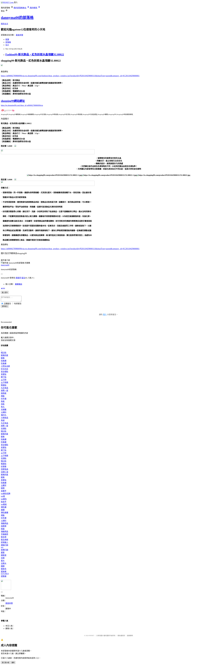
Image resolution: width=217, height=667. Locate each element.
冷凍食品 (4, 418)
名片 (7, 45)
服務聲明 (130, 635)
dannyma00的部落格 (17, 17)
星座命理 (19, 35)
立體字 (3, 485)
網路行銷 (4, 545)
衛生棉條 (4, 540)
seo (2, 547)
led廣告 (4, 499)
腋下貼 (3, 377)
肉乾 (3, 404)
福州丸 (3, 415)
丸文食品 (4, 388)
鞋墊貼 (3, 385)
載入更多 (5, 292)
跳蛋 (3, 529)
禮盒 (3, 396)
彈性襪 (3, 507)
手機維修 (4, 534)
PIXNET (91, 635)
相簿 (7, 39)
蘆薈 (3, 552)
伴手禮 (3, 399)
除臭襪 (3, 361)
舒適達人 (4, 542)
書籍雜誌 (18, 284)
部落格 (8, 42)
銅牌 (3, 488)
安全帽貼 (4, 372)
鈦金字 (3, 502)
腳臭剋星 (4, 355)
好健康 (3, 466)
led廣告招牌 (5, 494)
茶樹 (3, 558)
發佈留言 (5, 306)
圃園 (3, 566)
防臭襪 (3, 363)
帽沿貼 (3, 353)
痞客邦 (18, 278)
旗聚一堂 (4, 391)
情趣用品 (4, 523)
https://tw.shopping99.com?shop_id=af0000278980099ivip (22, 105)
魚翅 (3, 420)
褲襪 (3, 510)
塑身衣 (3, 569)
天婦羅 (3, 409)
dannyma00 (5, 265)
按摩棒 (3, 526)
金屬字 (3, 491)
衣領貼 (3, 428)
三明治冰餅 (5, 366)
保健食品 (4, 469)
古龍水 (3, 563)
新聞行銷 (4, 550)
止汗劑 (3, 380)
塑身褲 (3, 571)
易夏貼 (3, 374)
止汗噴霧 (4, 382)
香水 (3, 561)
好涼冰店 (4, 369)
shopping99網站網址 (13, 100)
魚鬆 (3, 401)
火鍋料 (3, 412)
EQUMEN (5, 574)
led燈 (3, 496)
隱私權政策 (121, 635)
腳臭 (3, 358)
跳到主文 (4, 24)
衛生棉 (3, 537)
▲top (3, 288)
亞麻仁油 (4, 472)
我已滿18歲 (5, 662)
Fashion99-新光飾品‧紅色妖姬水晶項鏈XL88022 (34, 54)
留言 (23, 278)
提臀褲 (3, 576)
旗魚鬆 (3, 393)
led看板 (4, 504)
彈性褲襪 (4, 512)
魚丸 (3, 407)
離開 (13, 662)
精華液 (3, 555)
